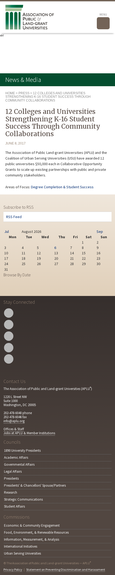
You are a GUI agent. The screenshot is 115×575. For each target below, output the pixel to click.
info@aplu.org (14, 421)
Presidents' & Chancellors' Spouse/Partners (35, 485)
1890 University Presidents (22, 450)
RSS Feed (14, 216)
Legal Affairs (13, 471)
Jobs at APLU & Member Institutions (29, 433)
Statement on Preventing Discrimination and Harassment (65, 569)
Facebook (8, 324)
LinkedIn (8, 347)
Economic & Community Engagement (32, 525)
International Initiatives (20, 546)
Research (10, 492)
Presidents (11, 478)
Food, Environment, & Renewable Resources (36, 532)
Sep (100, 231)
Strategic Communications (23, 499)
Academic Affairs (16, 457)
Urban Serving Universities (22, 553)
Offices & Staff (13, 429)
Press (23, 93)
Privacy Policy (12, 569)
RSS (8, 359)
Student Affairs (14, 506)
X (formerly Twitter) (8, 313)
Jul (6, 231)
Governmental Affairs (19, 464)
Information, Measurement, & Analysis (31, 539)
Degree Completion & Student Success (62, 187)
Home (10, 93)
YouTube (8, 336)
